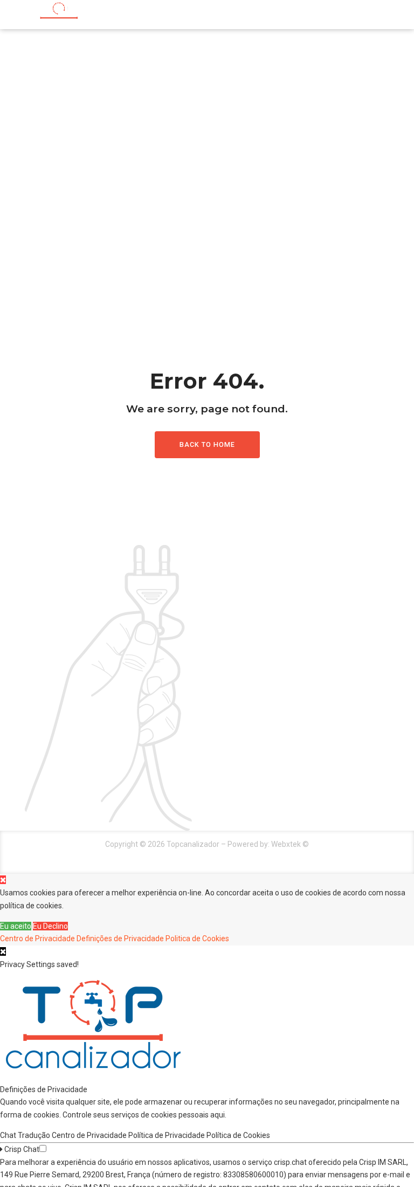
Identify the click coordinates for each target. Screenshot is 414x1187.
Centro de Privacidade (37, 938)
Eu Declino (50, 926)
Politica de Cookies (197, 938)
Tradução (35, 1135)
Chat (9, 1135)
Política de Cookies (239, 1135)
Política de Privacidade (167, 1135)
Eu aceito (15, 926)
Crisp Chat (21, 1149)
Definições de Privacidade (120, 938)
